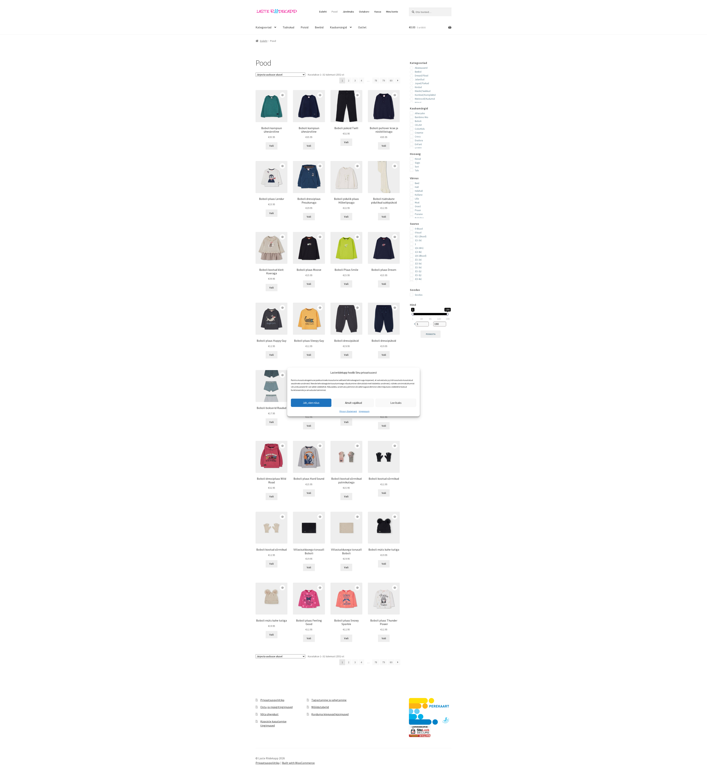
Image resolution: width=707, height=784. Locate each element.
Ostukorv (364, 11)
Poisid (304, 27)
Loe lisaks (396, 403)
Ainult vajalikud (353, 403)
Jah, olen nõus (311, 403)
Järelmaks (348, 11)
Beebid (319, 27)
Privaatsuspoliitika (272, 700)
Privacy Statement (348, 411)
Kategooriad (263, 27)
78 (375, 80)
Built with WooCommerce (298, 763)
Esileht (323, 11)
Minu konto (392, 11)
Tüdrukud (288, 27)
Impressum (364, 411)
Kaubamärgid (338, 27)
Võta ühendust (269, 714)
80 (391, 80)
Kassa (377, 11)
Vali (271, 145)
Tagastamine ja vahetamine (329, 700)
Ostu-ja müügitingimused (276, 707)
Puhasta (430, 334)
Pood (334, 11)
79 (383, 80)
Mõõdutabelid (320, 707)
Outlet (362, 27)
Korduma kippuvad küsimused (330, 714)
